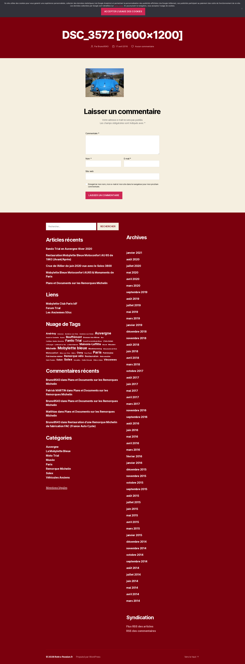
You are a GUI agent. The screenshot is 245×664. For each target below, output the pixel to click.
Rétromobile (105, 356)
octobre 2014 (134, 554)
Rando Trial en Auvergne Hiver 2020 (69, 248)
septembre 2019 (136, 292)
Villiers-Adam (98, 360)
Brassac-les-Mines (91, 337)
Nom (88, 159)
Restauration (92, 356)
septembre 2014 (136, 561)
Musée (50, 460)
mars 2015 (133, 528)
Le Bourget (49, 345)
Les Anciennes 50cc (59, 312)
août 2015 (132, 495)
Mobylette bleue (72, 348)
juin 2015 (132, 508)
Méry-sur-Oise (65, 353)
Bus (102, 337)
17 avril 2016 (122, 46)
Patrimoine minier (54, 356)
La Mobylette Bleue (58, 451)
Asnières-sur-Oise (71, 334)
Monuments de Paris (110, 349)
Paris (97, 352)
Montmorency (95, 348)
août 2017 (132, 377)
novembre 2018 (136, 338)
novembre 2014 (136, 548)
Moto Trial (52, 455)
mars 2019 (133, 318)
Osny (80, 352)
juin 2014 (132, 581)
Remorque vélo (74, 356)
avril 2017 (132, 397)
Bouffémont (74, 337)
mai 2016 (132, 436)
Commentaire (92, 133)
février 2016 (134, 456)
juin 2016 (132, 430)
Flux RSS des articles (139, 626)
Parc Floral (87, 353)
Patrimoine (108, 353)
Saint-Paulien (50, 360)
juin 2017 (132, 384)
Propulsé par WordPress (88, 656)
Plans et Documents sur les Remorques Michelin (76, 283)
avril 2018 (132, 357)
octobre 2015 (134, 482)
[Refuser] (242, 8)
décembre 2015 (136, 469)
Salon (59, 359)
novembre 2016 (136, 410)
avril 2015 (132, 522)
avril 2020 (132, 279)
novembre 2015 (136, 476)
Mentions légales (56, 488)
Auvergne (103, 333)
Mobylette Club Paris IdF (61, 303)
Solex (68, 359)
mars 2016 (133, 449)
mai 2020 (132, 272)
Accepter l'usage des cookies (123, 11)
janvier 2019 (134, 325)
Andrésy (51, 333)
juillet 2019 (133, 305)
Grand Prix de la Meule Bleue (92, 341)
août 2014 (132, 568)
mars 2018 (133, 364)
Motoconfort (52, 353)
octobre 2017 (134, 371)
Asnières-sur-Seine (86, 334)
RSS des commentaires (141, 631)
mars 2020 (133, 285)
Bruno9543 (103, 46)
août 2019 (132, 298)
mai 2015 (132, 515)
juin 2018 (132, 351)
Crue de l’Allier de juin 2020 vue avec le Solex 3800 (79, 265)
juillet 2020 (133, 265)
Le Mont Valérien (72, 345)
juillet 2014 (133, 574)
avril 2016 (132, 443)
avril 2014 (132, 594)
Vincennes (110, 359)
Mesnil (104, 345)
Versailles (77, 360)
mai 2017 (132, 390)
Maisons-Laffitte (90, 344)
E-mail (127, 159)
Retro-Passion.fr (64, 656)
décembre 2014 (136, 541)
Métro (73, 353)
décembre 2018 (136, 331)
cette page (118, 6)
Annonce (60, 334)
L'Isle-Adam (108, 341)
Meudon (111, 344)
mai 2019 (132, 312)
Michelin (51, 348)
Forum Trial (53, 308)
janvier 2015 (134, 535)
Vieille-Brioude (87, 360)
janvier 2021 (134, 252)
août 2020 (132, 259)
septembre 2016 (136, 417)
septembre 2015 (136, 489)
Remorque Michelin (58, 468)
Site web (89, 171)
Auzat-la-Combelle (52, 337)
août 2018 (132, 344)
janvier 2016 (134, 462)
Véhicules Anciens (58, 477)
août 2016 (132, 423)
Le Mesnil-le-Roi (60, 345)
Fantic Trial (73, 340)
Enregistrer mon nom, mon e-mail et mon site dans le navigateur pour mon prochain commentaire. (123, 185)
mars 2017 (133, 403)
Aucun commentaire (144, 46)
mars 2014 (133, 600)
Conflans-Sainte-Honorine (55, 341)
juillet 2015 (133, 502)
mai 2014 (132, 587)
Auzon (62, 337)
